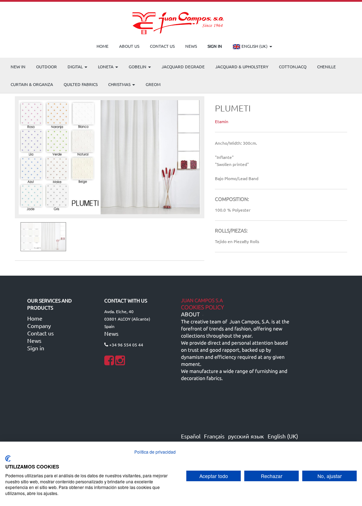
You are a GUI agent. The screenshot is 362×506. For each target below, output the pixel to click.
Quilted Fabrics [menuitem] (81, 84)
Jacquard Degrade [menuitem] (183, 66)
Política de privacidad (155, 452)
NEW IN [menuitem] (18, 66)
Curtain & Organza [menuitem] (32, 84)
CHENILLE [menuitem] (326, 66)
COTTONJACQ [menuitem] (292, 66)
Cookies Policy (202, 307)
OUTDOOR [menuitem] (46, 66)
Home (34, 318)
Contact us (40, 333)
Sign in (35, 347)
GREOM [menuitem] (153, 84)
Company (39, 325)
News (34, 340)
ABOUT (190, 314)
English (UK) (254, 46)
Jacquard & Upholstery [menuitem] (241, 66)
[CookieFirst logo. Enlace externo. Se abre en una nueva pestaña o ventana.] (8, 458)
